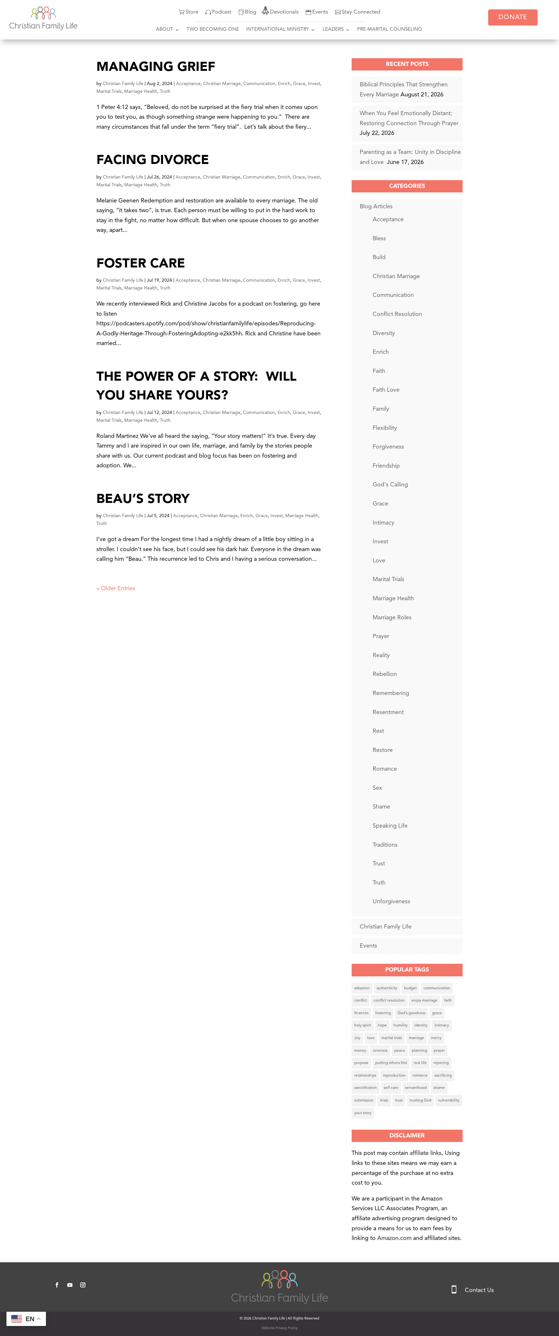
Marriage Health (140, 91)
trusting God (420, 1100)
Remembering (391, 693)
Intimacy (383, 523)
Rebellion (385, 674)
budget (410, 988)
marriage (416, 1038)
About (164, 29)
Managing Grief (155, 67)
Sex (377, 788)
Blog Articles (376, 207)
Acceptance (188, 83)
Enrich (284, 83)
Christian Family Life (123, 83)
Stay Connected (361, 12)
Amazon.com (395, 1238)
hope (382, 1025)
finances (361, 1013)
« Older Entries (115, 589)
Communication (259, 83)
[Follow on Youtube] (70, 1285)
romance (420, 1076)
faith (448, 1001)
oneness (380, 1051)
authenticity (387, 988)
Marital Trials (109, 91)
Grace (299, 83)
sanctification (365, 1088)
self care (391, 1088)
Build (379, 257)
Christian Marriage (222, 83)
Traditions (385, 845)
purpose (361, 1063)
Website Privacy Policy (279, 1328)
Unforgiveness (391, 902)
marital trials (391, 1038)
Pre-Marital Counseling (389, 29)
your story (362, 1113)
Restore (383, 750)
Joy (357, 1038)
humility (401, 1025)
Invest (314, 83)
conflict (360, 1001)
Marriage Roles (392, 618)
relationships (365, 1076)
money (360, 1051)
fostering (383, 1013)
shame (439, 1088)
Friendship (386, 466)
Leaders (333, 29)
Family (381, 409)
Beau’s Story (143, 499)
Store (191, 12)
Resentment (388, 712)
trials (384, 1100)
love (371, 1038)
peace (399, 1051)
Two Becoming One (213, 29)
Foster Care (140, 264)
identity (421, 1025)
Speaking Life (390, 826)
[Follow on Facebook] (57, 1285)
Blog (250, 12)
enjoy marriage (424, 1001)
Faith (379, 371)
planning (419, 1051)
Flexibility (385, 428)
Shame (381, 807)
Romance (385, 769)
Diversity (384, 333)
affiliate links (426, 1153)
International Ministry (277, 29)
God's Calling (390, 485)
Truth (165, 91)
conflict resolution (389, 1001)
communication (436, 988)
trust (399, 1100)
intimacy (441, 1025)
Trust (379, 864)
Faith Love (386, 390)
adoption (362, 988)
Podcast (221, 12)
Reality (381, 655)
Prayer (381, 636)
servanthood (416, 1088)
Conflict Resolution (397, 314)
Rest (378, 731)
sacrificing (443, 1076)
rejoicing (441, 1063)
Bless (379, 239)
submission (363, 1100)
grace (437, 1013)
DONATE (513, 17)
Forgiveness (388, 447)
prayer (439, 1051)
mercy (436, 1038)
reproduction (394, 1076)
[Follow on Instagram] (83, 1285)
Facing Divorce (152, 160)
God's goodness (411, 1013)
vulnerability (448, 1100)
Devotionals (284, 12)
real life (420, 1063)
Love (379, 561)
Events (320, 12)
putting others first (391, 1063)
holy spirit (362, 1025)
